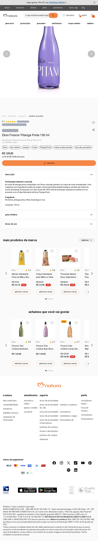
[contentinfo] (28, 270)
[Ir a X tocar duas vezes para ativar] (68, 463)
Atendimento (58, 8)
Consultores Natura (86, 402)
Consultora (20, 8)
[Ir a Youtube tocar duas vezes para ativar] (83, 463)
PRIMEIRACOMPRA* (57, 3)
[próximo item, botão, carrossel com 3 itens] (66, 2)
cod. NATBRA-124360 (9, 142)
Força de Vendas (84, 409)
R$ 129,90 (7, 153)
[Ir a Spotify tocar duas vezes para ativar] (68, 470)
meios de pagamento (13, 459)
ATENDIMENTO (31, 395)
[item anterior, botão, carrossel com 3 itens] (26, 2)
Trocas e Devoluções (49, 431)
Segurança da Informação (9, 418)
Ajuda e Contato (30, 408)
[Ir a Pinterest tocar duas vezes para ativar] (90, 463)
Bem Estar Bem (10, 400)
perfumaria (12, 116)
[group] (46, 2)
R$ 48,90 (64, 282)
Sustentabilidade (10, 404)
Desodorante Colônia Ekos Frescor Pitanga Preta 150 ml (22, 140)
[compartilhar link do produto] (93, 129)
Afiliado (33, 8)
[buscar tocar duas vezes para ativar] (53, 15)
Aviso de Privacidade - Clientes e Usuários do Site (58, 406)
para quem (22, 116)
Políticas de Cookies (49, 427)
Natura (7, 8)
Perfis (44, 8)
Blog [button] (83, 8)
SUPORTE (44, 395)
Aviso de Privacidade (49, 400)
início (4, 116)
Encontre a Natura (28, 402)
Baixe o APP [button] (73, 8)
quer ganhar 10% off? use (38, 3)
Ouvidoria (28, 412)
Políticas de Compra (48, 435)
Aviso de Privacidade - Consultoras (55, 412)
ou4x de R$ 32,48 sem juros (13, 157)
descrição (10, 174)
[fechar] (94, 2)
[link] (21, 276)
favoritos (70, 15)
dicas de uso (11, 224)
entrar (83, 15)
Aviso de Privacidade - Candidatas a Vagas (58, 416)
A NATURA (7, 395)
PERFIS (84, 395)
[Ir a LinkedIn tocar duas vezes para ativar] (76, 470)
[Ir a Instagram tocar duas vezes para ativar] (61, 463)
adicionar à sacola (21, 292)
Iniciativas (7, 409)
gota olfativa (11, 214)
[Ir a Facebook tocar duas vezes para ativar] (54, 463)
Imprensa (44, 439)
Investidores (86, 415)
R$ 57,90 (15, 282)
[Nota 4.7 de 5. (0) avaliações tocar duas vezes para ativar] (23, 121)
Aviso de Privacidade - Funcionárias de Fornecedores (57, 421)
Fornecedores (87, 419)
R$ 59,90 (39, 282)
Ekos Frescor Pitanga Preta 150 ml (25, 135)
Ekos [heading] (14, 270)
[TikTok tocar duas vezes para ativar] (76, 463)
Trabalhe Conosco (10, 413)
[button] (49, 49)
